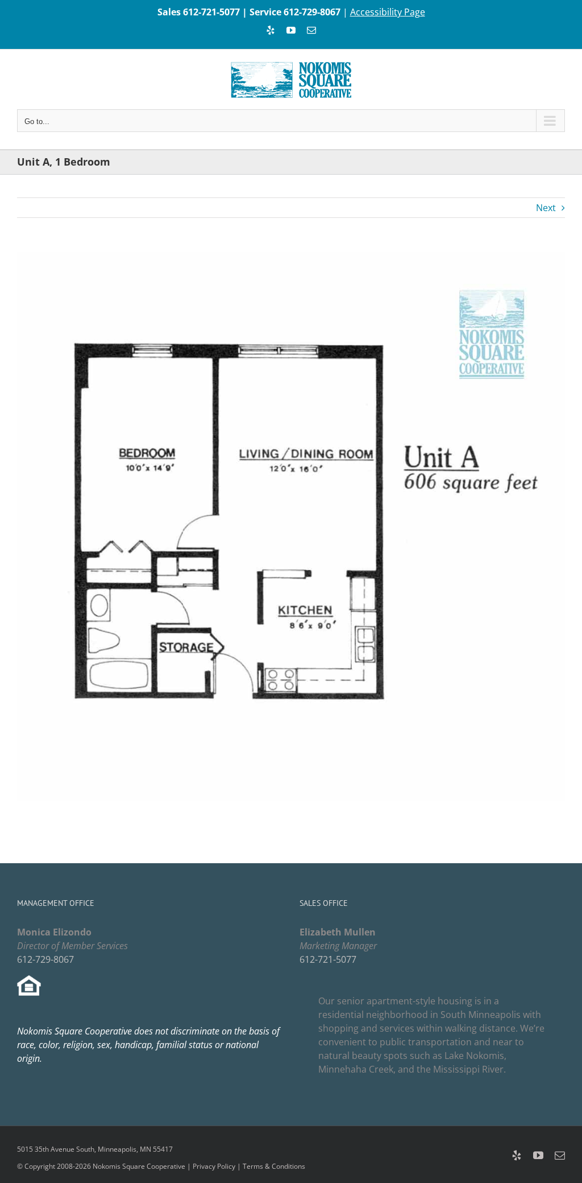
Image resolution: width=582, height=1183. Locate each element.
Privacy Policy (214, 1166)
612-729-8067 (312, 12)
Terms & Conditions (274, 1166)
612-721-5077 (211, 12)
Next (546, 207)
